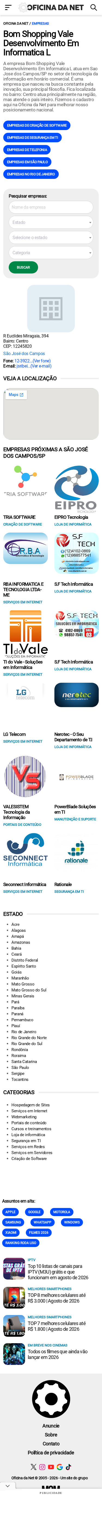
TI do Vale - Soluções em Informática (23, 664)
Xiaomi (10, 1233)
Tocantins (20, 1079)
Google (34, 1212)
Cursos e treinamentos (31, 1128)
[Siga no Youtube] (51, 1467)
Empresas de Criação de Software (37, 125)
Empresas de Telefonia (27, 150)
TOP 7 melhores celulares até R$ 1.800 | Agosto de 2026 (57, 1326)
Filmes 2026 (38, 1233)
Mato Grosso (22, 984)
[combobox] (51, 222)
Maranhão (20, 978)
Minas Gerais (22, 996)
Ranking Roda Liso (20, 1243)
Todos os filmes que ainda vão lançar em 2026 (57, 1354)
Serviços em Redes (28, 1146)
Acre (15, 924)
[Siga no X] (33, 1467)
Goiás (16, 972)
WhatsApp (42, 1222)
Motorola (61, 1212)
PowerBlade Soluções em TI (75, 809)
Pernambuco (22, 1019)
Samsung (13, 1222)
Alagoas (18, 930)
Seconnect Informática (24, 884)
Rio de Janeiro (23, 1031)
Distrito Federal (24, 960)
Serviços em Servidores (31, 1152)
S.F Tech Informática (73, 584)
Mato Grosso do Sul (28, 990)
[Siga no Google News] (59, 1467)
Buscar (23, 267)
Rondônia (19, 1049)
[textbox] (51, 222)
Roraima (18, 1055)
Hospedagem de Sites (30, 1105)
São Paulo (20, 1067)
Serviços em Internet (29, 1111)
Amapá (17, 936)
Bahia (16, 948)
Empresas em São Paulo (27, 162)
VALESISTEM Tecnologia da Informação (16, 812)
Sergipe (17, 1073)
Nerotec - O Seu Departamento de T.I (73, 737)
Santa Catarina (24, 1061)
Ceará (16, 954)
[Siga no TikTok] (68, 1467)
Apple (10, 1212)
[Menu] (8, 8)
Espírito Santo (23, 966)
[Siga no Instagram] (42, 1467)
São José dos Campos (24, 353)
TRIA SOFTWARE (19, 517)
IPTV (31, 1260)
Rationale (63, 884)
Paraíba (17, 1008)
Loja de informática (28, 1134)
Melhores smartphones (50, 1289)
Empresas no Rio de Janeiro (31, 174)
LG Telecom (14, 734)
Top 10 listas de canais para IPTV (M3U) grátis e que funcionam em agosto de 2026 (58, 1271)
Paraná (17, 1013)
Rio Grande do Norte (29, 1037)
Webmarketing (23, 1116)
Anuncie (51, 1426)
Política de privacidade (51, 1452)
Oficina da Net (15, 23)
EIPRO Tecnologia (71, 517)
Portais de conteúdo (29, 1122)
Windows (72, 1222)
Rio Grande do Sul (26, 1043)
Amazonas (20, 942)
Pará (15, 1002)
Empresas (40, 23)
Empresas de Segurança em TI (32, 138)
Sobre (51, 1435)
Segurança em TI (26, 1140)
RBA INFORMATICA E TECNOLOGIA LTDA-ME (23, 589)
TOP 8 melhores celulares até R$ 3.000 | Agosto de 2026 (57, 1298)
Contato (51, 1443)
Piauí (15, 1025)
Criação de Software (29, 1158)
